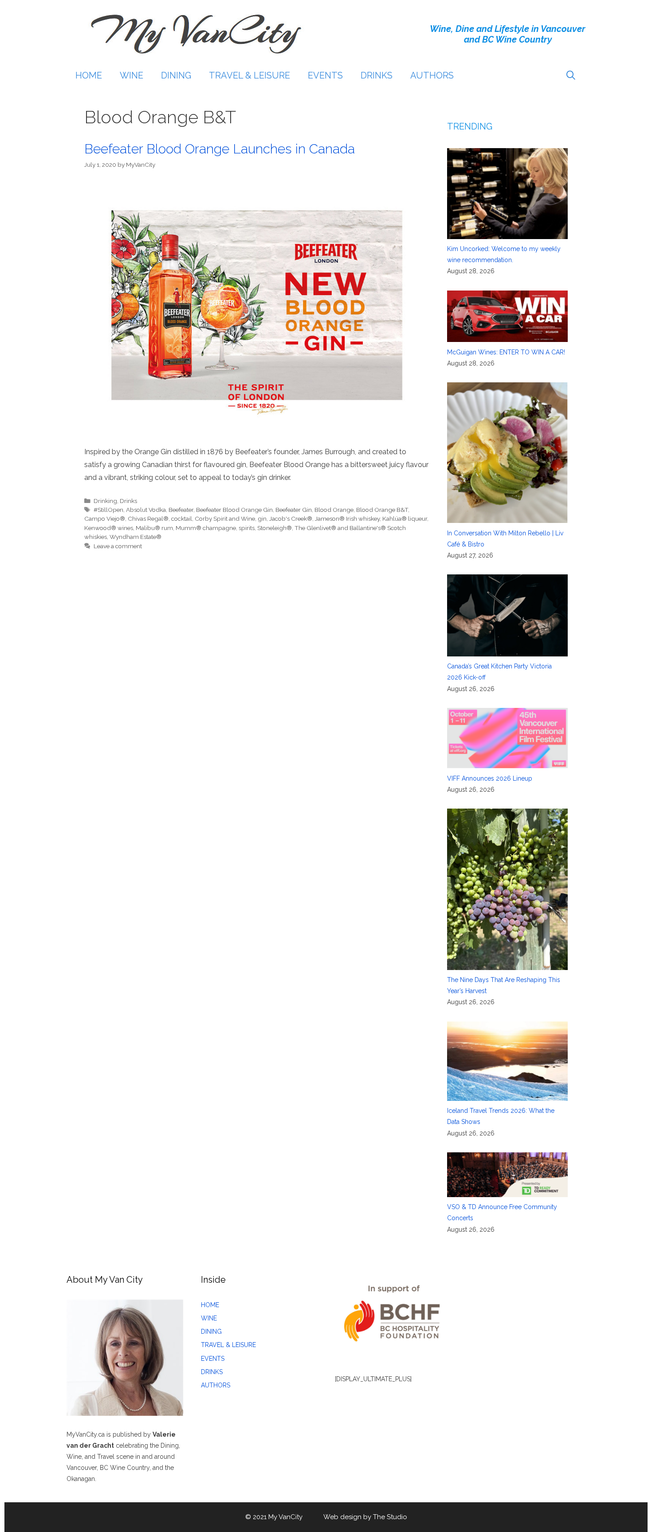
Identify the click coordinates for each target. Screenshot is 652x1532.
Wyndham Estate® (135, 536)
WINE (131, 75)
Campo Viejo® (104, 518)
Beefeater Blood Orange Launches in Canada (219, 149)
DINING (176, 75)
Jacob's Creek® (290, 518)
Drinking (105, 500)
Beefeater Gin (293, 509)
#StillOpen (108, 509)
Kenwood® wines (108, 527)
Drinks (128, 500)
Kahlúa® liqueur (404, 518)
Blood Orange (333, 509)
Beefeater (181, 509)
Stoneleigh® (274, 527)
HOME (88, 75)
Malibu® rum (154, 527)
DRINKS (377, 75)
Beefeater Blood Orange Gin (234, 509)
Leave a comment (118, 546)
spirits (247, 527)
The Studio (390, 1517)
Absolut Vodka (146, 509)
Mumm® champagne (206, 527)
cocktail (181, 518)
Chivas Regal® (148, 518)
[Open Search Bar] (570, 75)
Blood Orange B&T (382, 509)
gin (262, 518)
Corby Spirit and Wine (225, 518)
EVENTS (325, 75)
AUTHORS (432, 75)
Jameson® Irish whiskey (347, 518)
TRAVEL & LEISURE (249, 75)
